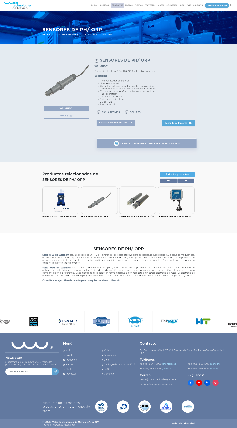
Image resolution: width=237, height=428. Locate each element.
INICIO (94, 5)
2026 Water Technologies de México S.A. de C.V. (72, 422)
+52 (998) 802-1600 (204, 364)
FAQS (189, 5)
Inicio (68, 350)
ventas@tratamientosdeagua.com (158, 379)
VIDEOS (161, 5)
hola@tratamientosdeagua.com (156, 384)
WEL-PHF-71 (66, 108)
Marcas (69, 364)
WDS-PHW (66, 116)
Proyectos (71, 374)
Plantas (69, 369)
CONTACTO (198, 5)
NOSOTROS (104, 5)
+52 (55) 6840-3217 (155, 369)
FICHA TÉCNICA (111, 112)
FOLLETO (135, 112)
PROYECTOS (150, 5)
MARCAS (129, 5)
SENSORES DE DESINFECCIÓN (136, 216)
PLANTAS (139, 5)
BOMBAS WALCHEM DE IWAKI (59, 216)
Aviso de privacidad (183, 423)
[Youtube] (199, 383)
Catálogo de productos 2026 (119, 364)
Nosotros (70, 355)
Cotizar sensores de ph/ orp (115, 123)
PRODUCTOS (117, 5)
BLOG (182, 5)
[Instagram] (215, 383)
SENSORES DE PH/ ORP (94, 216)
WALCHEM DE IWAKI (67, 34)
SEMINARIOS (172, 5)
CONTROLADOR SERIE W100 (174, 216)
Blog (106, 360)
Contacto (109, 374)
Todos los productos (177, 174)
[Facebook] (191, 383)
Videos (107, 350)
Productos (71, 360)
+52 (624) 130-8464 (203, 369)
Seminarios (110, 355)
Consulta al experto (215, 5)
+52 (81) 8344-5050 (158, 364)
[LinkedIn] (207, 383)
